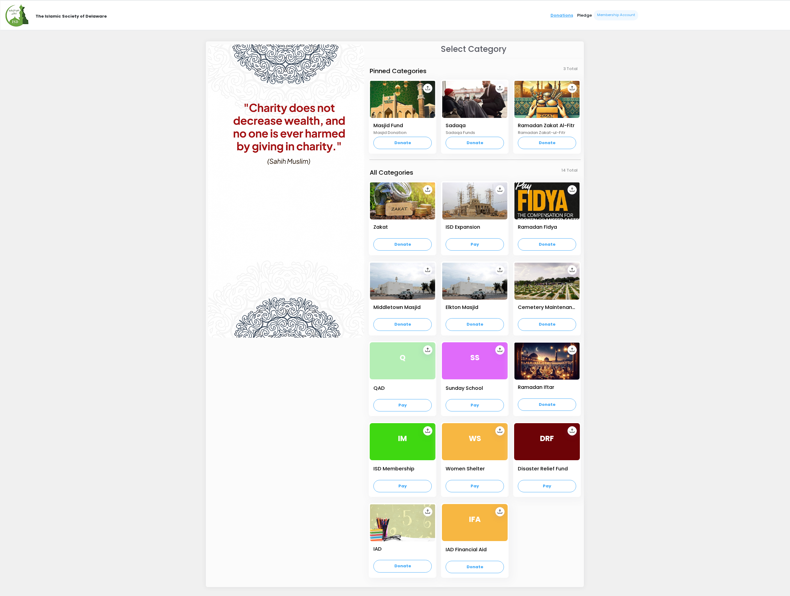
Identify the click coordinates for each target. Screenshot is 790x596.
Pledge (584, 15)
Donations (562, 15)
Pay (475, 244)
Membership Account (616, 14)
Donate (402, 143)
